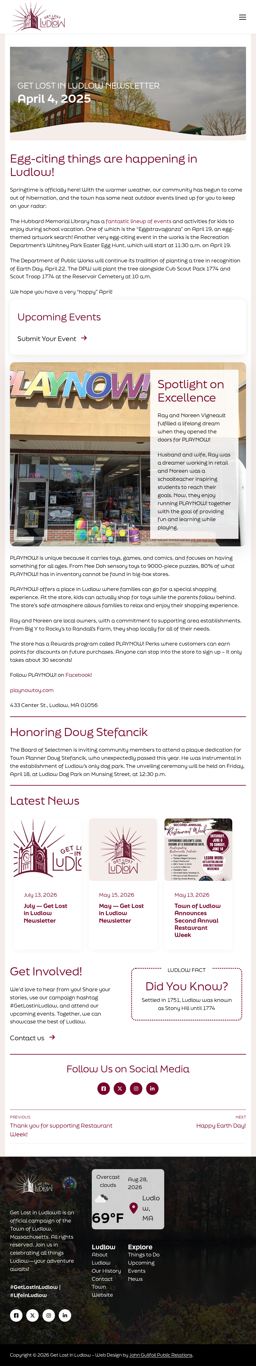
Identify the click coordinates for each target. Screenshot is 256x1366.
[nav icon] (242, 16)
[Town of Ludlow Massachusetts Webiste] (70, 1184)
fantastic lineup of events (138, 221)
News (135, 1278)
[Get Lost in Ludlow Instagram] (136, 1088)
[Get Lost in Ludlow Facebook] (103, 1088)
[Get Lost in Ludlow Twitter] (120, 1088)
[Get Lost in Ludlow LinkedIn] (152, 1088)
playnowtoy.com (32, 690)
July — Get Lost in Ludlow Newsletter (45, 913)
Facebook (78, 674)
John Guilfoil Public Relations (160, 1355)
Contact (102, 1278)
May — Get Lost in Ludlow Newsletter (121, 913)
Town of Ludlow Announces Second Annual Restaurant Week (198, 920)
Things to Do (144, 1254)
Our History (106, 1270)
